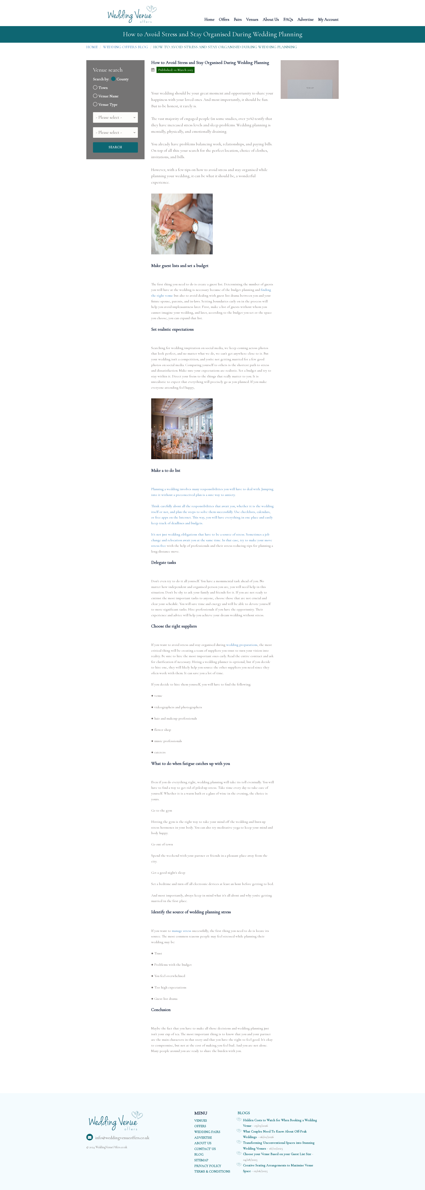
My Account (328, 19)
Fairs (238, 19)
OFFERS (200, 1126)
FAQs (288, 19)
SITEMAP (201, 1160)
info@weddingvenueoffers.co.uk (122, 1137)
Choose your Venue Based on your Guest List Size (277, 1154)
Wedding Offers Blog (125, 46)
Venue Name (109, 96)
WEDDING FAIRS (207, 1132)
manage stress (181, 931)
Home (209, 19)
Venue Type (108, 104)
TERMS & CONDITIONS (212, 1171)
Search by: (101, 79)
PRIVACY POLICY (207, 1166)
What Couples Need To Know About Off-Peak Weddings (275, 1134)
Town (103, 87)
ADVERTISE (203, 1138)
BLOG (198, 1154)
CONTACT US (205, 1149)
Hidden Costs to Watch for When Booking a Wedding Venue (280, 1123)
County (123, 79)
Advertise (306, 19)
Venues (252, 19)
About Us (271, 19)
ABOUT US (202, 1143)
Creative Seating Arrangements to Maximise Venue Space (278, 1168)
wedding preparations (241, 645)
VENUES (200, 1121)
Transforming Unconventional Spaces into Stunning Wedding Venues (279, 1145)
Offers (224, 19)
